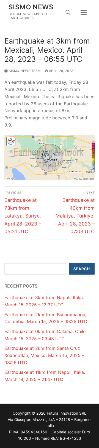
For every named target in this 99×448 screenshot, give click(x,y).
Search (81, 269)
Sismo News (31, 7)
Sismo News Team (24, 71)
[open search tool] (67, 12)
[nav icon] (83, 12)
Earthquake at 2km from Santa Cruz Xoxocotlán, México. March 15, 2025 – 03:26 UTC (44, 355)
